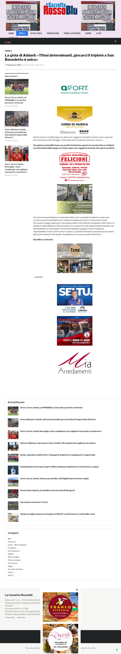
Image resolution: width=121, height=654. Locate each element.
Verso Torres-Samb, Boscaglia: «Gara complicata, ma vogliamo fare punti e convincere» (16, 168)
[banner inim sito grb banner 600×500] (23, 16)
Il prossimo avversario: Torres (34, 502)
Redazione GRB (14, 65)
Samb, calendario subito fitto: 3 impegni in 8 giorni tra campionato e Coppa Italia (57, 455)
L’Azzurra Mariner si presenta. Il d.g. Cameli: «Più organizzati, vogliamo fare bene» (58, 443)
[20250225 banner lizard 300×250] (74, 121)
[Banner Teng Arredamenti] (74, 258)
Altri (98, 33)
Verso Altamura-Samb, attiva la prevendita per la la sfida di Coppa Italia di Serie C (16, 133)
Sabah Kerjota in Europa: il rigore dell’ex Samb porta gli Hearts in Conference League (59, 467)
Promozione (53, 33)
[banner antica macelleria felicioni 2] (74, 167)
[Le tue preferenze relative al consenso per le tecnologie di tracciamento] (117, 650)
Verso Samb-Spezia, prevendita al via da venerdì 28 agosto (47, 490)
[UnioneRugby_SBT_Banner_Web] (74, 331)
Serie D (11, 575)
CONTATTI (13, 38)
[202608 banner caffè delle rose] (60, 638)
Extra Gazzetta (14, 551)
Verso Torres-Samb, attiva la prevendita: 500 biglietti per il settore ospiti (54, 478)
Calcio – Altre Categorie (17, 545)
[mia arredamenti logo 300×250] (74, 362)
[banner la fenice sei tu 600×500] (74, 299)
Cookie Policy (21, 617)
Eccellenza (36, 33)
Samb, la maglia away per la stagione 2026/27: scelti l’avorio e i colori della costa (57, 514)
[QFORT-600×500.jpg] (74, 90)
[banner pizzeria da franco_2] (60, 607)
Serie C (22, 33)
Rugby (88, 33)
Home (11, 33)
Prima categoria (72, 33)
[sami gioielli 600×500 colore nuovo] (74, 199)
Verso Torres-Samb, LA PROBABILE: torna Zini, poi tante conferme (15, 100)
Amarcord (12, 542)
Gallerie (11, 554)
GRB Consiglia (13, 557)
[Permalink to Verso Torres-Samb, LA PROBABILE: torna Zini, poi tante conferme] (16, 87)
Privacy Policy (10, 617)
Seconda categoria (15, 569)
